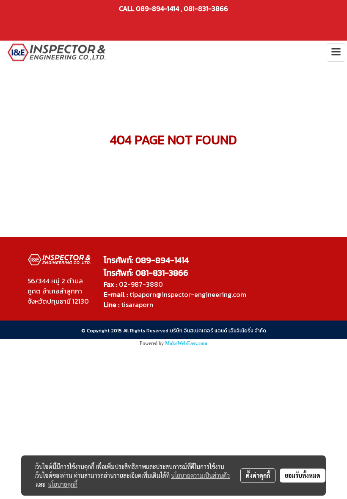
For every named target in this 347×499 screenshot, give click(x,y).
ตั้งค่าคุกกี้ (258, 475)
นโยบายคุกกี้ (62, 484)
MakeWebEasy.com (186, 343)
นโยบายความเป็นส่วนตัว (200, 475)
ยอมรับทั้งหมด (302, 475)
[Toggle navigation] (336, 52)
